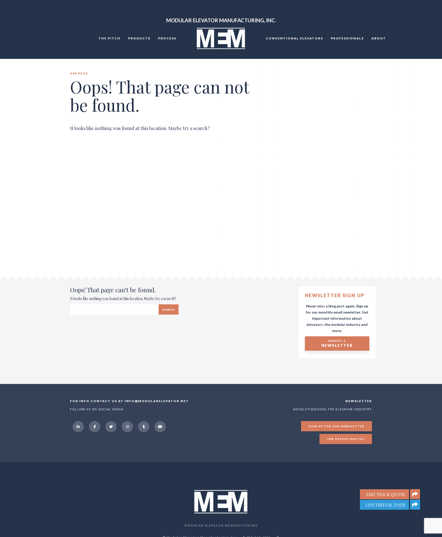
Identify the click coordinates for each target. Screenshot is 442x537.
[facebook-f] (94, 426)
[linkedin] (78, 426)
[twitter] (111, 426)
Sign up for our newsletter (336, 426)
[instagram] (127, 426)
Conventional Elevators (294, 38)
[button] (415, 505)
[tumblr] (143, 426)
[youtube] (160, 426)
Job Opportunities (345, 439)
